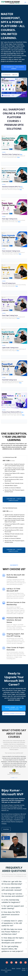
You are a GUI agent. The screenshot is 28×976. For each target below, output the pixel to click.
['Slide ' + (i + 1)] (11, 783)
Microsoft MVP (8, 53)
